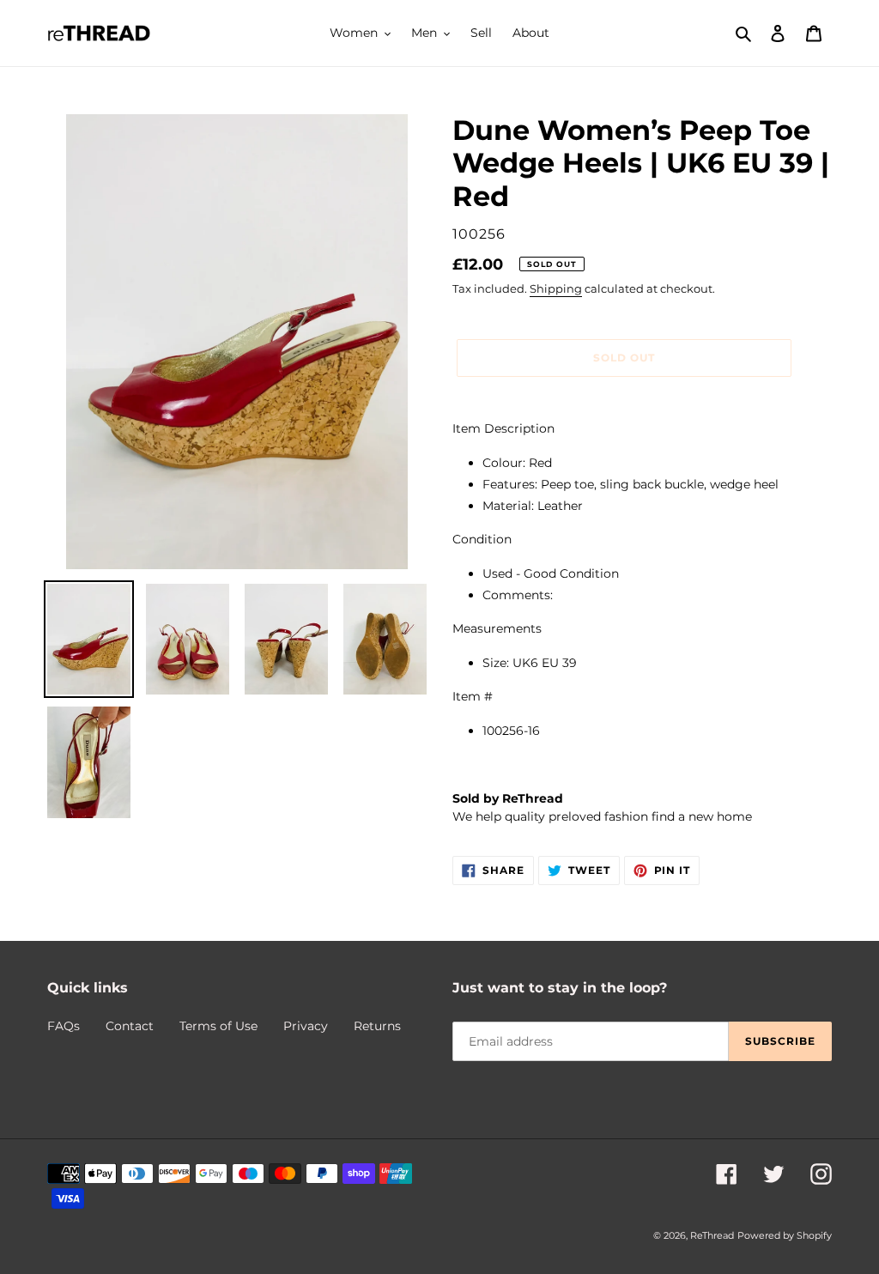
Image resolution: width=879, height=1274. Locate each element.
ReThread (712, 1235)
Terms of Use (218, 1026)
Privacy (305, 1026)
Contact (130, 1026)
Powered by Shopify (784, 1235)
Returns (377, 1026)
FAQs (63, 1026)
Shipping (556, 288)
